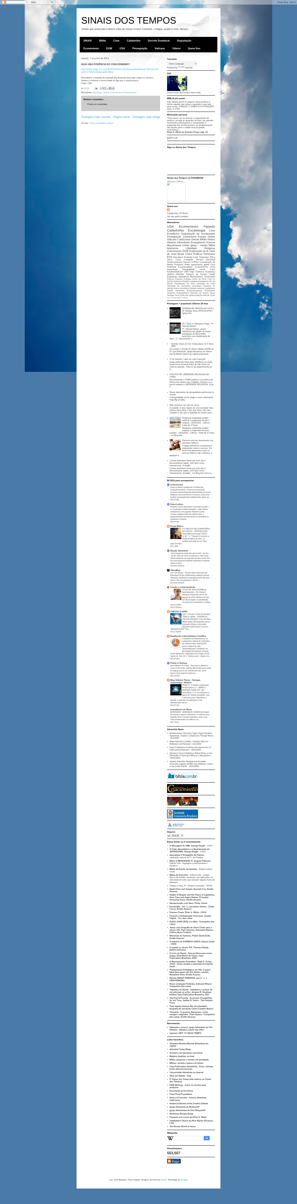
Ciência (105, 92)
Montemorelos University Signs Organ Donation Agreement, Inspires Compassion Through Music (191, 734)
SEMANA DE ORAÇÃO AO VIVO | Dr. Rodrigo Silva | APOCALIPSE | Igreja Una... (197, 310)
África (212, 257)
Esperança (210, 272)
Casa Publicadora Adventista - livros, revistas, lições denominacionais (192, 1067)
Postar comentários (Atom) (101, 123)
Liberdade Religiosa (200, 248)
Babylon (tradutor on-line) (182, 1056)
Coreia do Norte (199, 279)
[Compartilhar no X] (107, 88)
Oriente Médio (199, 239)
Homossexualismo (194, 291)
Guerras (210, 242)
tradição (198, 295)
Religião (186, 281)
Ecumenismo (91, 48)
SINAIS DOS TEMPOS (128, 20)
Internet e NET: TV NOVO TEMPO (185, 1033)
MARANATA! (175, 712)
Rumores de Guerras (196, 274)
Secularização (176, 298)
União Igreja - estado (194, 245)
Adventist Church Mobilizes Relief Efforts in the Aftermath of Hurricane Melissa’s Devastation (191, 754)
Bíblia (102, 40)
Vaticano (160, 48)
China (188, 254)
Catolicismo (183, 239)
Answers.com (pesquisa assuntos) (186, 1053)
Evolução (188, 257)
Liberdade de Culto (205, 284)
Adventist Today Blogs (180, 1049)
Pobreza (170, 279)
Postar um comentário (97, 104)
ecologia (187, 279)
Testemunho (209, 276)
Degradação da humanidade (198, 233)
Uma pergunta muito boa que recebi (186, 553)
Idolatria (170, 274)
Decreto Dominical (159, 40)
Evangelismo (198, 242)
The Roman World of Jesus (183, 1126)
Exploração (172, 276)
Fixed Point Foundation (181, 1094)
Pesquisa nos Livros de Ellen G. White (188, 1117)
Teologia (170, 295)
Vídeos (176, 48)
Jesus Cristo (174, 259)
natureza (200, 288)
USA (122, 48)
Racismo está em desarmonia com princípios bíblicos (197, 441)
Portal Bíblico (176, 526)
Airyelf (163, 1180)
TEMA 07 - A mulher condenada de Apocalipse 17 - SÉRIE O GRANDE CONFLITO (195, 687)
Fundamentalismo (175, 272)
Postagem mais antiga (146, 117)
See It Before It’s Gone (179, 666)
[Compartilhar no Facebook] (110, 88)
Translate (188, 67)
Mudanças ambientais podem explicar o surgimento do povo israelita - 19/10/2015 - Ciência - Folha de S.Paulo (196, 421)
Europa (202, 236)
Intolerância (183, 276)
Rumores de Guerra (199, 293)
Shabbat (185, 298)
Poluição (179, 279)
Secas (212, 293)
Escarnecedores (185, 267)
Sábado (193, 288)
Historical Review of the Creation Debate (189, 1103)
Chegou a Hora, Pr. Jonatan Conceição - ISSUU (191, 886)
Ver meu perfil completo (177, 216)
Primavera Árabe (182, 264)
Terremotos (204, 257)
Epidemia (178, 281)
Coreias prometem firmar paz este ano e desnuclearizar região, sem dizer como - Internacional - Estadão (188, 463)
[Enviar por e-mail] (101, 88)
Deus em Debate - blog (180, 1076)
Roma (176, 288)
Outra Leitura (176, 504)
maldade (194, 281)
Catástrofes (133, 40)
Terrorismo (209, 254)
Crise (116, 40)
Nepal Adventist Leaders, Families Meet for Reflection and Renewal (189, 742)
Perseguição (139, 48)
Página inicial (121, 117)
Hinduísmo (180, 291)
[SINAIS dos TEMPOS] (176, 200)
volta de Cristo (209, 295)
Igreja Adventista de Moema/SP (185, 1107)
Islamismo (172, 248)
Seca (169, 298)
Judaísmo (171, 293)
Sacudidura (184, 288)
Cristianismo (189, 236)
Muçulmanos (174, 245)
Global (211, 236)
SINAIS (87, 40)
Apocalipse (178, 257)
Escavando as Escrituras (181, 1091)
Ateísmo (171, 242)
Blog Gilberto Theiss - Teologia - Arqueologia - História (185, 681)
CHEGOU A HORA (178, 611)
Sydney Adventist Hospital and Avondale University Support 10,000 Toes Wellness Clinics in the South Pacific (191, 763)
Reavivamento (196, 276)
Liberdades (197, 286)
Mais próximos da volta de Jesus (184, 405)
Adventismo (183, 242)
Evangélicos (203, 281)
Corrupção (188, 259)
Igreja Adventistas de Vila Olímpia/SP (188, 1110)
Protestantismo (182, 293)
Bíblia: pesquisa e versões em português (189, 1060)
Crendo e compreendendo (182, 587)
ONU (186, 272)
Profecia (197, 254)
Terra (177, 295)
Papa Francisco (197, 272)
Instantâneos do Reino (181, 709)
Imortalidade (209, 291)
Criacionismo (116, 92)
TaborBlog (175, 570)
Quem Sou (194, 48)
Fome (212, 269)
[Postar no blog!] (104, 88)
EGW (109, 48)
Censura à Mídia (190, 262)
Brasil (181, 254)
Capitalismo (210, 288)
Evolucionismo (129, 92)
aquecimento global (200, 264)
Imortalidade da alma (185, 284)
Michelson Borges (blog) (181, 1114)
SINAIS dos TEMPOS (175, 181)
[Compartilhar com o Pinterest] (113, 88)
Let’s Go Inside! (177, 573)
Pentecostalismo (174, 262)
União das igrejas (187, 295)
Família (170, 291)
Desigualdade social (194, 269)
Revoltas (180, 274)
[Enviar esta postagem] (96, 88)
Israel (195, 257)
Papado (209, 226)
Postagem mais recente (95, 117)
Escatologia (196, 230)
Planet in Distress (178, 663)
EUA (169, 257)
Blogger (184, 1180)
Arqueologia (172, 269)
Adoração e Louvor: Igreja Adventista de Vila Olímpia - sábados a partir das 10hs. (191, 1028)
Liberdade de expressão (178, 286)
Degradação (184, 40)
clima (212, 267)
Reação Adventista (179, 551)
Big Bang (97, 92)
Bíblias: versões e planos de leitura (186, 1063)
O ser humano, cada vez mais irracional (187, 359)
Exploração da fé (199, 251)
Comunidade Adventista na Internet (186, 1072)
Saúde (212, 274)
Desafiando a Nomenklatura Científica (188, 636)
